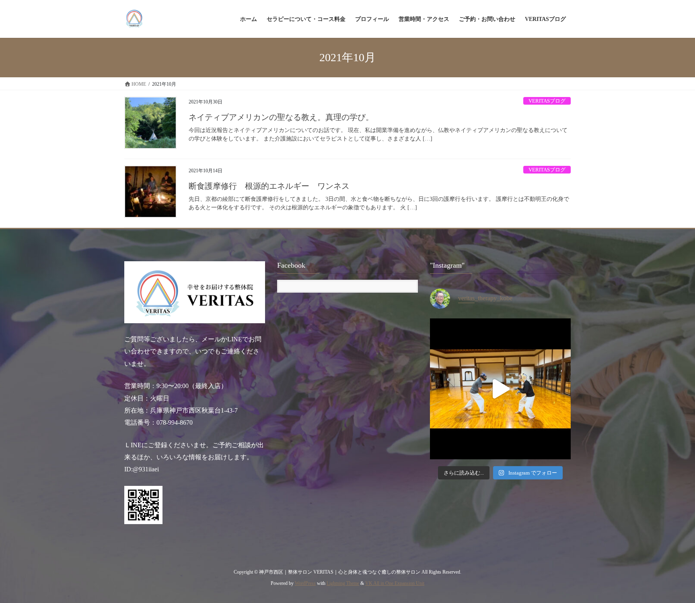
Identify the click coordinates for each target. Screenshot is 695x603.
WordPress (305, 583)
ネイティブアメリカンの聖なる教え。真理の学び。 (281, 117)
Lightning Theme (343, 583)
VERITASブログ (546, 101)
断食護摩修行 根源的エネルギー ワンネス (269, 186)
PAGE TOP (671, 578)
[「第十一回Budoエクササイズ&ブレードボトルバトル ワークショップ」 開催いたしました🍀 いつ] (500, 388)
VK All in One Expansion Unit (394, 583)
